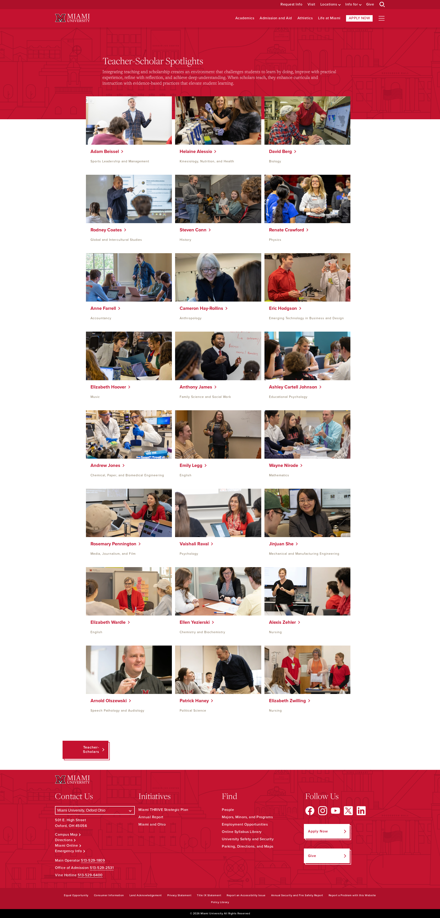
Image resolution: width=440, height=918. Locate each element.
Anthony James (194, 387)
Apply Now (359, 18)
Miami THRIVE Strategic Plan (163, 809)
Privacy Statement (179, 895)
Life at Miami (329, 18)
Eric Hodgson (281, 308)
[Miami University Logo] (72, 18)
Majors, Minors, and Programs (247, 817)
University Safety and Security (248, 839)
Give (370, 4)
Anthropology (191, 318)
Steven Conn (191, 230)
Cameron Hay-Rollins (200, 308)
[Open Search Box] (382, 4)
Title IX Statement (209, 895)
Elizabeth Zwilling (285, 701)
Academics (244, 18)
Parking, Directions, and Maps (247, 846)
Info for (351, 4)
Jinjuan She (279, 544)
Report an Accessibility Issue (246, 895)
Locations (328, 4)
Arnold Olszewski (107, 701)
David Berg (279, 151)
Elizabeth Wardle (106, 622)
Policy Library (220, 902)
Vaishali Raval (192, 544)
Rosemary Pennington (112, 544)
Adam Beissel (103, 151)
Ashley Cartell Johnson (291, 387)
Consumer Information (109, 895)
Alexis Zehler (280, 622)
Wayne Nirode (282, 465)
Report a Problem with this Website (352, 895)
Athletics (305, 18)
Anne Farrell (102, 308)
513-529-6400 (90, 875)
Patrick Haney (192, 701)
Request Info (291, 4)
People (228, 809)
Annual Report (150, 817)
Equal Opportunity (76, 895)
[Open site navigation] (381, 18)
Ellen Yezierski (193, 622)
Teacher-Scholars (91, 749)
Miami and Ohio (152, 824)
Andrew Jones (104, 465)
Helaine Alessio (194, 151)
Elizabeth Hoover (107, 387)
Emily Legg (189, 465)
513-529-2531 (102, 867)
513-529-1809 (93, 860)
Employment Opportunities (245, 824)
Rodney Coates (104, 230)
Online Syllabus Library (242, 831)
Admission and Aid (276, 18)
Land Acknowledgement (145, 895)
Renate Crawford (285, 230)
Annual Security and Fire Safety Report (297, 895)
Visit (311, 4)
